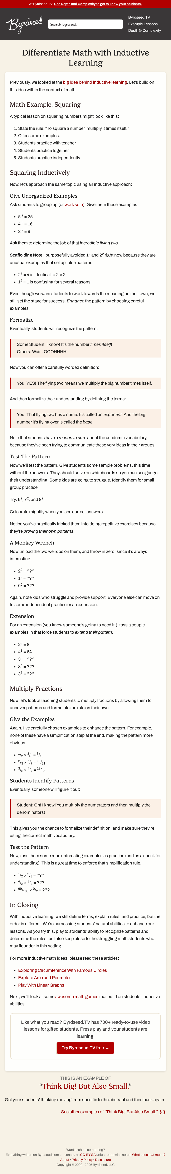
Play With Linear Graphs (41, 985)
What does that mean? (148, 1154)
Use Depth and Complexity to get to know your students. (98, 4)
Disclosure (103, 1159)
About (64, 1159)
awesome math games (76, 996)
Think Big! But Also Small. (85, 1086)
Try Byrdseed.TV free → (85, 1047)
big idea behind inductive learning (95, 82)
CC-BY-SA (88, 1154)
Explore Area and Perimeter (44, 977)
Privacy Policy (82, 1159)
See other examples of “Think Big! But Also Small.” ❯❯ (113, 1112)
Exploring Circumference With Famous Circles (62, 970)
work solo (74, 204)
